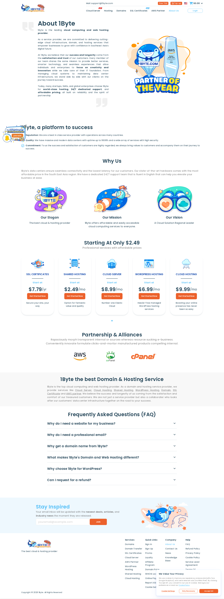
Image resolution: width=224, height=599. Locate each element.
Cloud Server (93, 10)
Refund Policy (193, 548)
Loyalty (149, 557)
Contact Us (171, 548)
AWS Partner (158, 10)
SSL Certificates (138, 10)
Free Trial (163, 3)
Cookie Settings (168, 591)
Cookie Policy (193, 557)
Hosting (108, 10)
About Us (174, 10)
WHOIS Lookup (152, 573)
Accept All (208, 591)
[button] (112, 320)
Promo (148, 553)
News (168, 553)
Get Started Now (38, 296)
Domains (121, 10)
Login (195, 10)
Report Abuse (152, 582)
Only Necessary (188, 591)
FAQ (188, 544)
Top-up (177, 3)
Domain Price (152, 569)
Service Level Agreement (192, 563)
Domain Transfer (133, 548)
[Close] (26, 125)
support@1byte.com (102, 3)
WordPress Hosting (131, 568)
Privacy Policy (193, 553)
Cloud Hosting (132, 578)
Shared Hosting (133, 573)
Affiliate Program (150, 563)
